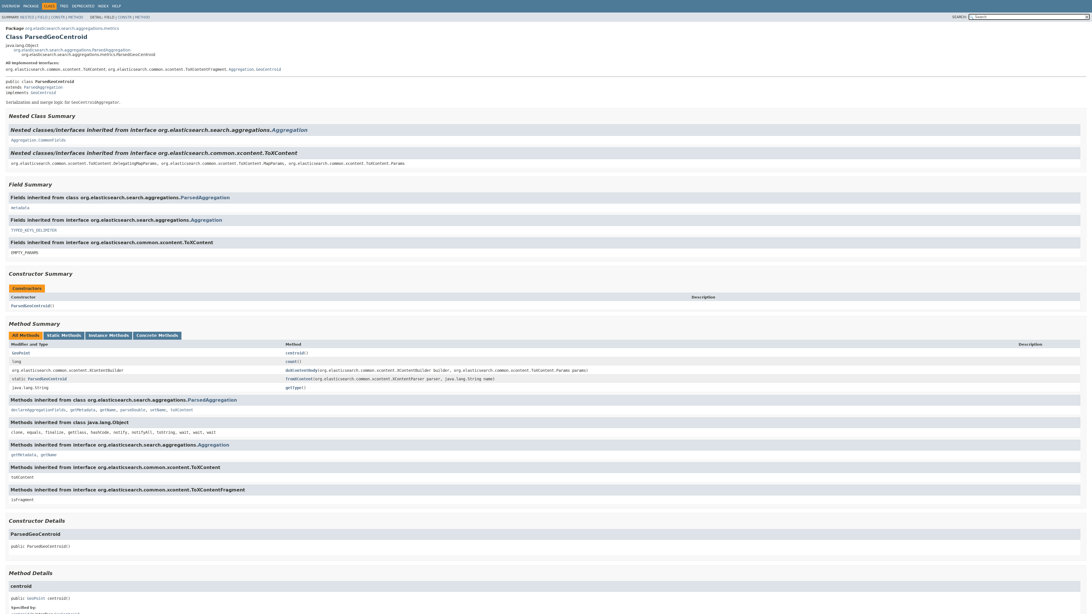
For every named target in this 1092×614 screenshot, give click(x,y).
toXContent (181, 410)
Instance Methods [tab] (109, 335)
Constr (58, 17)
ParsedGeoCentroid (30, 306)
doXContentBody (301, 370)
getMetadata (82, 410)
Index (103, 6)
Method (75, 17)
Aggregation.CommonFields (38, 140)
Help (116, 6)
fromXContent (299, 379)
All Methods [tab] (25, 335)
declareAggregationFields (38, 410)
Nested (27, 17)
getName (108, 410)
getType (293, 387)
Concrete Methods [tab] (157, 335)
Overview (11, 6)
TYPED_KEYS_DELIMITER (34, 230)
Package (31, 6)
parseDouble (132, 410)
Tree (64, 6)
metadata (20, 208)
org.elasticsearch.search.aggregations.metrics (72, 28)
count (291, 361)
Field (42, 17)
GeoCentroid (268, 69)
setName (158, 410)
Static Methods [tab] (64, 335)
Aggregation (241, 69)
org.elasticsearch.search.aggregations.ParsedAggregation (72, 50)
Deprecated (83, 6)
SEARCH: (959, 17)
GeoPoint (21, 353)
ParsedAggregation (43, 87)
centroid (295, 353)
